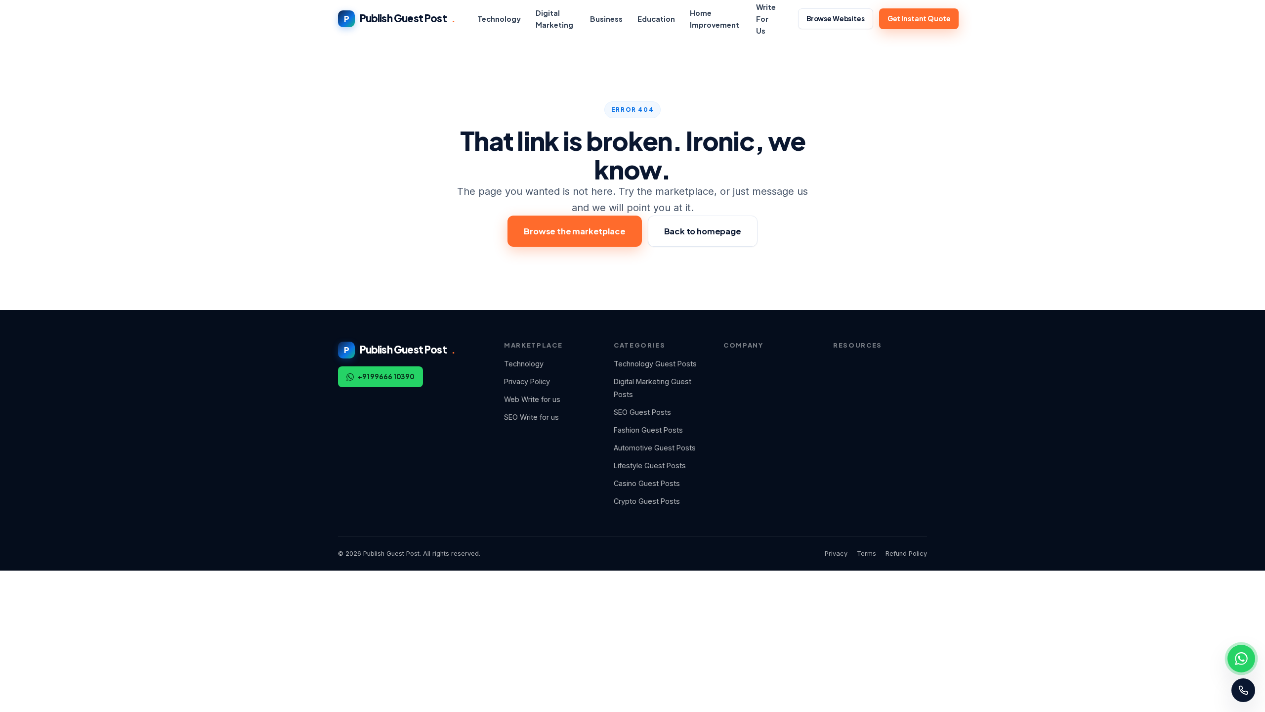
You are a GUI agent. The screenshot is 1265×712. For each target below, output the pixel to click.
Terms (866, 553)
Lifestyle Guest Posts (650, 465)
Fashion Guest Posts (648, 430)
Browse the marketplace (574, 231)
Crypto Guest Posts (647, 501)
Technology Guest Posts (655, 363)
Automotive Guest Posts (655, 448)
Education (656, 18)
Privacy (836, 553)
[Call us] (1243, 690)
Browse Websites (835, 18)
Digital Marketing (554, 18)
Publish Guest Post (400, 18)
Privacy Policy (527, 381)
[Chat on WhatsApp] (1241, 658)
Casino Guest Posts (647, 483)
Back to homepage (702, 231)
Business (606, 18)
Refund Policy (906, 553)
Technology (499, 18)
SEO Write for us (531, 417)
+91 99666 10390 (386, 376)
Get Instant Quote (919, 18)
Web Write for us (532, 399)
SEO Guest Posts (642, 412)
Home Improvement (714, 18)
